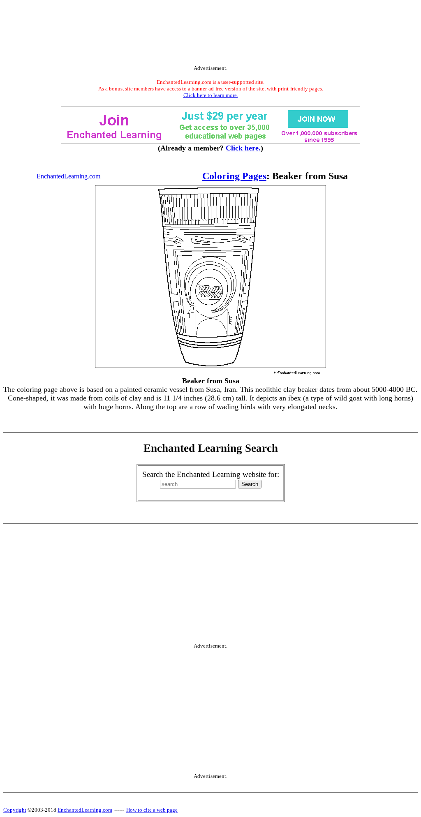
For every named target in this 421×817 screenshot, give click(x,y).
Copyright (14, 810)
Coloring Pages (234, 176)
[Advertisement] (210, 34)
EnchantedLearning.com (68, 176)
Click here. (243, 148)
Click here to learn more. (210, 95)
